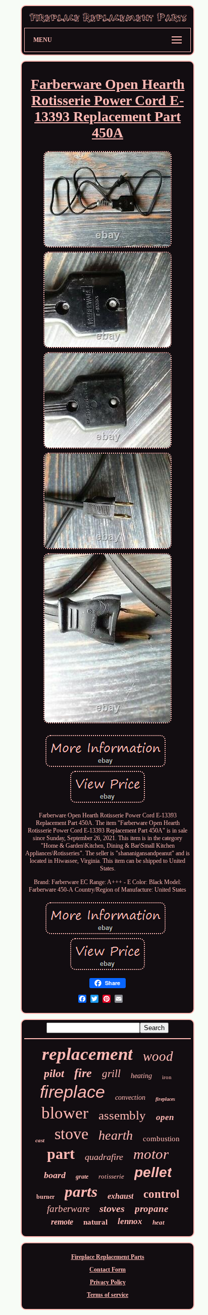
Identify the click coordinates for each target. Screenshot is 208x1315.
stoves (112, 1208)
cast (39, 1140)
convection (130, 1097)
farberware (68, 1208)
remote (62, 1221)
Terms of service (107, 1294)
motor (151, 1154)
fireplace (72, 1091)
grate (82, 1176)
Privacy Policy (108, 1282)
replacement (87, 1054)
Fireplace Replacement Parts (107, 1256)
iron (167, 1077)
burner (45, 1196)
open (165, 1117)
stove (71, 1134)
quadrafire (104, 1157)
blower (64, 1113)
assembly (122, 1115)
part (61, 1153)
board (55, 1175)
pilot (54, 1073)
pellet (153, 1172)
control (161, 1194)
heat (158, 1222)
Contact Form (107, 1269)
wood (158, 1056)
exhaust (120, 1196)
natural (95, 1222)
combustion (161, 1139)
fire (83, 1073)
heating (141, 1076)
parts (81, 1191)
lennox (130, 1221)
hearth (115, 1135)
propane (151, 1208)
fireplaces (165, 1099)
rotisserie (111, 1176)
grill (111, 1073)
